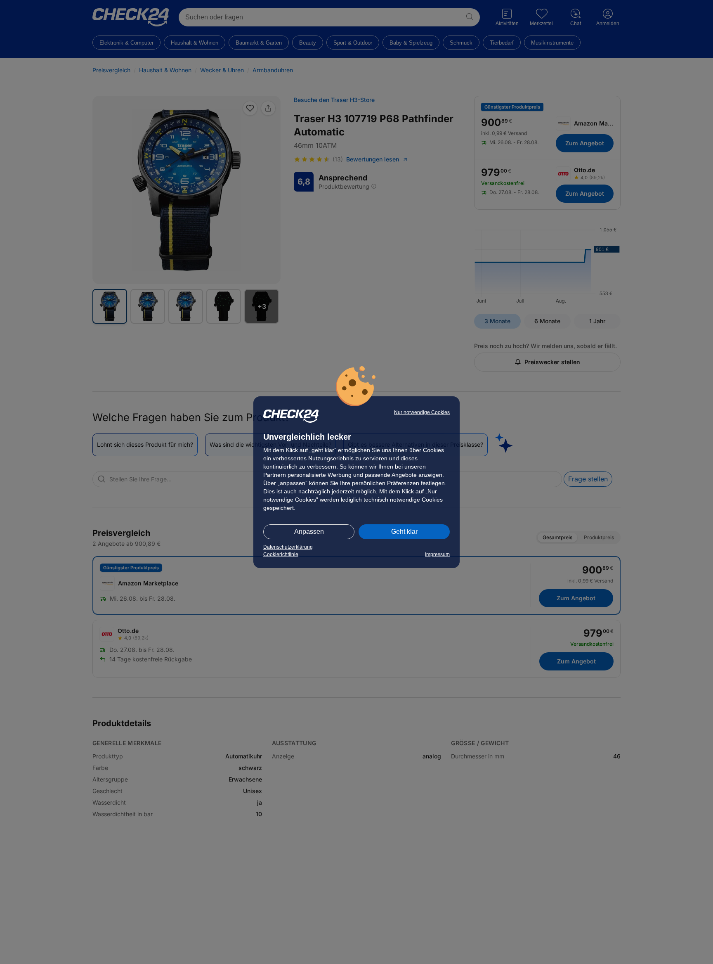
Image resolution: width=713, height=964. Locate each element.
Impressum (437, 554)
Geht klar (404, 531)
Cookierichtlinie (280, 554)
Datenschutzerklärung (288, 547)
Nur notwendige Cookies (422, 412)
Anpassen (309, 531)
